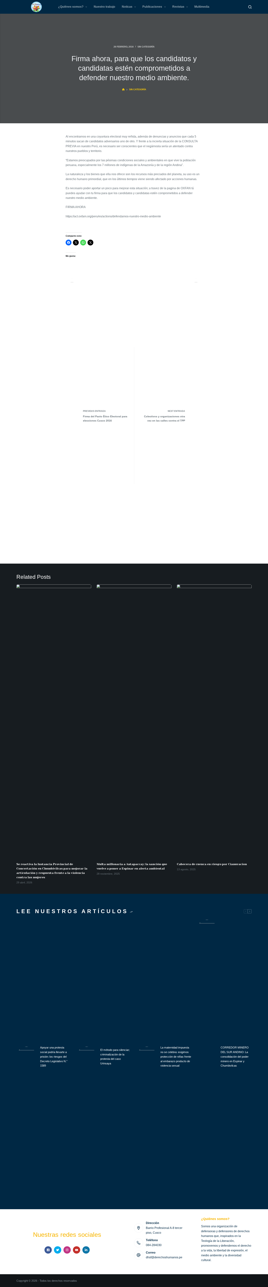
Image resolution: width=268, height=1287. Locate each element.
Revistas (178, 6)
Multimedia (201, 6)
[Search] (250, 7)
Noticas (127, 6)
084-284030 (154, 1245)
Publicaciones (152, 6)
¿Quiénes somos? (70, 6)
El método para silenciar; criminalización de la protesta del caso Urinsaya (115, 1056)
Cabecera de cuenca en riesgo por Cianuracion (212, 864)
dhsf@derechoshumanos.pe (164, 1257)
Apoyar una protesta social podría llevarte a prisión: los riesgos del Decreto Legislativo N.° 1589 (53, 1056)
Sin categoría (146, 46)
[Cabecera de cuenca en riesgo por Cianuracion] (214, 721)
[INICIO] (123, 89)
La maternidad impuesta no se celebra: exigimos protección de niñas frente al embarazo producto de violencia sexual (175, 1056)
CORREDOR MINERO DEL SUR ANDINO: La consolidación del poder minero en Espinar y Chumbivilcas (235, 1056)
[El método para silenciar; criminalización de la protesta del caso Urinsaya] (87, 1057)
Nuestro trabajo (104, 6)
